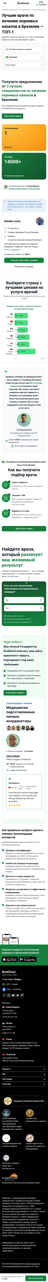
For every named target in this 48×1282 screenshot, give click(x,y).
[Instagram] (9, 995)
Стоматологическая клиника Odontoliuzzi (25, 240)
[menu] (5, 3)
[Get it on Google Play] (27, 959)
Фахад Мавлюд (33, 186)
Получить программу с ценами (24, 260)
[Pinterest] (22, 995)
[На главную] (23, 3)
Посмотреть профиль (24, 267)
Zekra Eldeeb (13, 756)
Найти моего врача (35, 1278)
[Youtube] (13, 995)
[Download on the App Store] (10, 959)
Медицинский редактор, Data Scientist (24, 189)
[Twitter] (18, 995)
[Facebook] (4, 995)
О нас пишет (8, 979)
